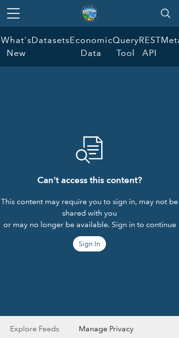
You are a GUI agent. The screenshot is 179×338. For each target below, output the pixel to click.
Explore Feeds (34, 328)
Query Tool (126, 46)
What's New (16, 46)
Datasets (51, 40)
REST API (150, 46)
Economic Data (91, 46)
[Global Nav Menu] (13, 13)
